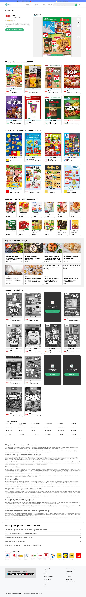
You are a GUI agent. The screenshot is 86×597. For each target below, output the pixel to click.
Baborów (21, 427)
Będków (60, 434)
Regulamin (46, 581)
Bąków (21, 430)
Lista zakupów (69, 574)
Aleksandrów (35, 423)
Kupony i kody (69, 571)
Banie (33, 430)
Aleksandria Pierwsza (22, 424)
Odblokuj (52, 311)
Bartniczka (22, 434)
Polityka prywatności (48, 576)
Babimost (8, 427)
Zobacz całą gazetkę (57, 55)
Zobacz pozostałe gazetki (14, 29)
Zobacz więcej (77, 240)
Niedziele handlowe (70, 581)
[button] (43, 530)
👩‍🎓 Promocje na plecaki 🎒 (24, 1)
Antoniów (60, 423)
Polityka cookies (47, 579)
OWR (45, 584)
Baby (46, 427)
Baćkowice (61, 427)
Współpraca (46, 574)
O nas (45, 571)
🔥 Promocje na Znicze (62, 1)
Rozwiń (77, 437)
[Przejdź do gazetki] (78, 19)
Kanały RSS (39, 593)
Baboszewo (35, 427)
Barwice (47, 434)
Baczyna (73, 427)
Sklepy (9, 10)
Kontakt (50, 4)
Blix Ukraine (69, 579)
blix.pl (37, 513)
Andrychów (48, 423)
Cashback (68, 576)
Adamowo (8, 423)
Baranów (47, 430)
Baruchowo (35, 434)
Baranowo (60, 430)
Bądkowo (8, 430)
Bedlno (73, 434)
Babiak (73, 423)
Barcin (73, 430)
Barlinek (8, 434)
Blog (44, 4)
